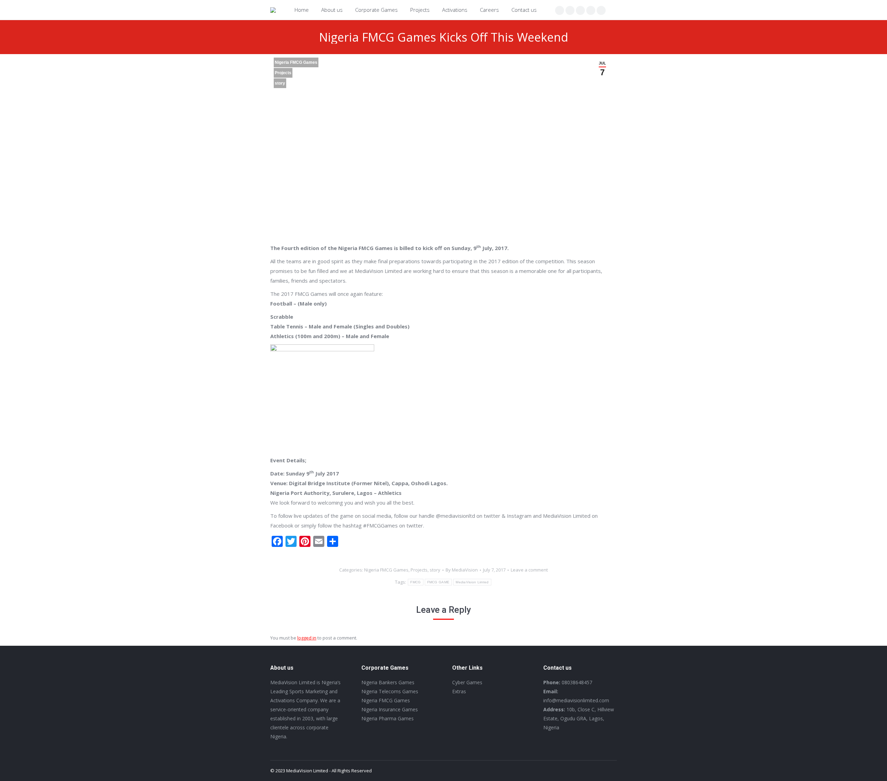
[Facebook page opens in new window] (559, 10)
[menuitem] (301, 10)
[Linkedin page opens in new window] (590, 10)
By (462, 570)
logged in (306, 638)
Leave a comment (529, 570)
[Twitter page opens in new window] (569, 10)
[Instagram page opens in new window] (580, 10)
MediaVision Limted (472, 582)
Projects (283, 72)
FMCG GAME (438, 582)
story (280, 83)
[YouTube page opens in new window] (601, 10)
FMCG (415, 582)
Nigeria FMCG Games (296, 62)
